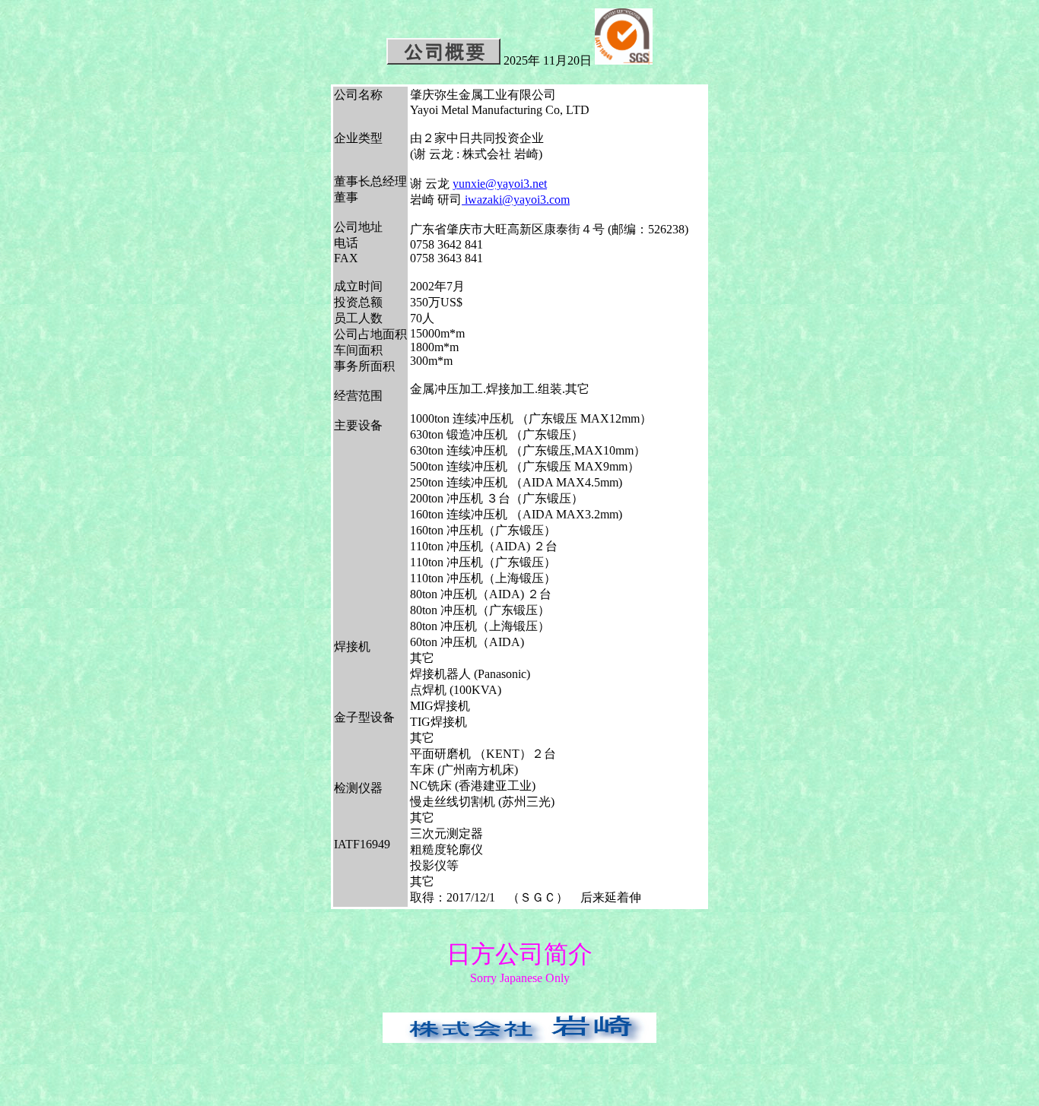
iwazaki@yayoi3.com (516, 199)
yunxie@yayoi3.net (500, 183)
